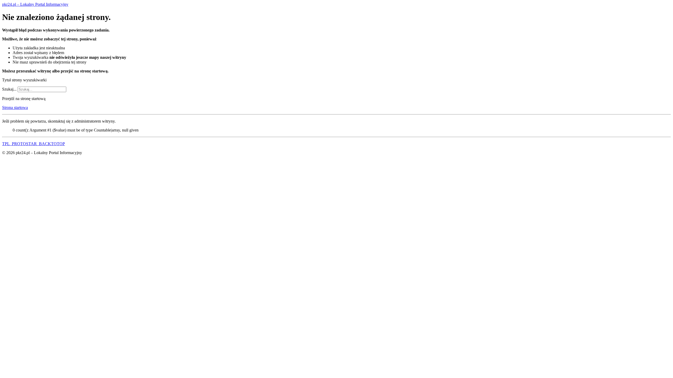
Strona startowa (15, 107)
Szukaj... (9, 89)
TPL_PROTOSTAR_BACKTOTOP (33, 143)
